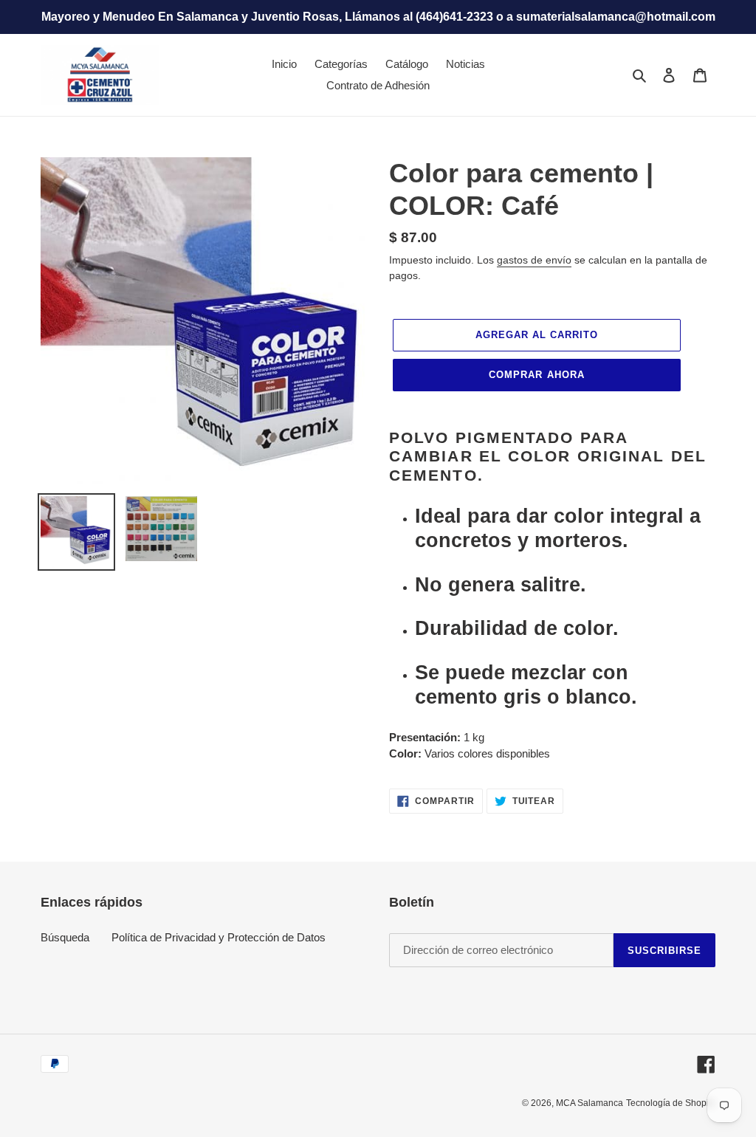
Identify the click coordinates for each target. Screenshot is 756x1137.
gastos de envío (534, 260)
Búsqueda (65, 937)
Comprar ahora (537, 374)
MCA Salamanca (589, 1103)
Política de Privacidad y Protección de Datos (218, 937)
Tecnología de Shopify (670, 1103)
